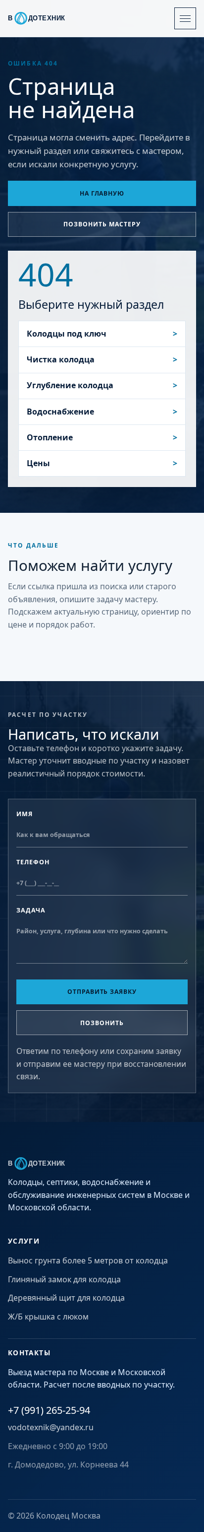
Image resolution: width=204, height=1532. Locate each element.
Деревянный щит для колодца (66, 1297)
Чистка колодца (61, 359)
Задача (31, 910)
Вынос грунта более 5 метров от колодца (88, 1260)
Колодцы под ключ (66, 333)
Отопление (50, 437)
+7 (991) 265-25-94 (49, 1410)
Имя (24, 814)
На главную (102, 193)
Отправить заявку (102, 991)
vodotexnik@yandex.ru (51, 1427)
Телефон (33, 862)
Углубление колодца (70, 385)
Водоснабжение (60, 411)
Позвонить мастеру (102, 224)
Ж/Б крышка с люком (48, 1316)
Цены (38, 463)
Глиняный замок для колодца (64, 1279)
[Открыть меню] (185, 18)
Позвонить (102, 1023)
